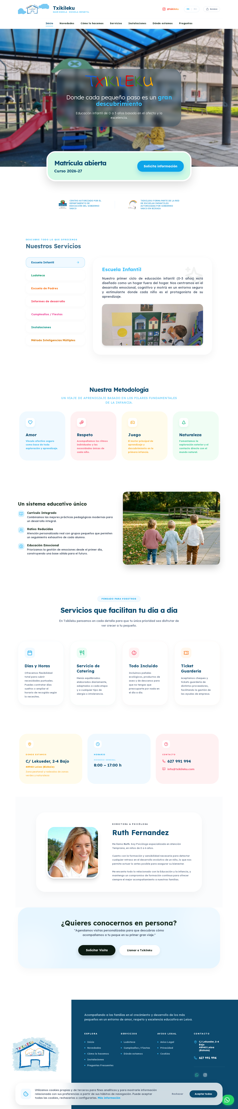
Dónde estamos (163, 23)
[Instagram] (205, 1075)
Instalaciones (137, 23)
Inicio (49, 23)
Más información (109, 1097)
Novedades (67, 23)
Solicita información (160, 166)
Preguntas (185, 23)
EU (195, 9)
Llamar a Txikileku (139, 950)
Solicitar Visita (97, 950)
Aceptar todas (203, 1093)
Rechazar (177, 1093)
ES (188, 9)
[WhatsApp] (197, 1075)
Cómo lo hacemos (92, 23)
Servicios (116, 23)
